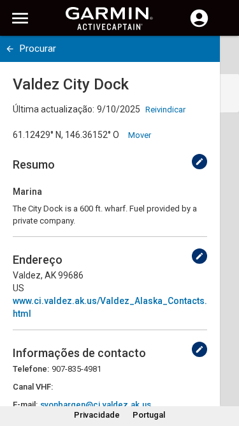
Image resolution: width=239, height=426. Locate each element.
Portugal (149, 415)
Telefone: (31, 369)
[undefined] (10, 49)
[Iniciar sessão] (199, 25)
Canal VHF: (33, 387)
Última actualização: (53, 109)
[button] (223, 367)
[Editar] (199, 161)
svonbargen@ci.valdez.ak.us (95, 404)
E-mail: (25, 404)
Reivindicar (165, 109)
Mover (139, 135)
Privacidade (97, 415)
